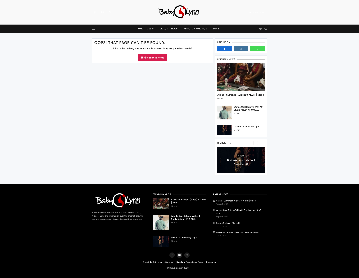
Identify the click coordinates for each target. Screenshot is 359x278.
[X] (110, 12)
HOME (140, 28)
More (216, 28)
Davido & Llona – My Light (246, 126)
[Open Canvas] (93, 29)
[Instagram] (102, 12)
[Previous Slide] (256, 143)
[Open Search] (265, 29)
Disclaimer (211, 262)
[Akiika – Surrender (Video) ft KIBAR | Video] (241, 77)
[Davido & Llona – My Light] (224, 130)
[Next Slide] (261, 143)
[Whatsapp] (257, 48)
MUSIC (150, 28)
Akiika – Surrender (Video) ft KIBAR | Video (240, 94)
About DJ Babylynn (152, 262)
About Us (168, 262)
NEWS (174, 28)
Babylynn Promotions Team (189, 262)
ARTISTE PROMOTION (195, 28)
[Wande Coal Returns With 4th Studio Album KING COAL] (224, 112)
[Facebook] (94, 12)
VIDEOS (164, 28)
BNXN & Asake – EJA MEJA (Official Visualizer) (237, 232)
